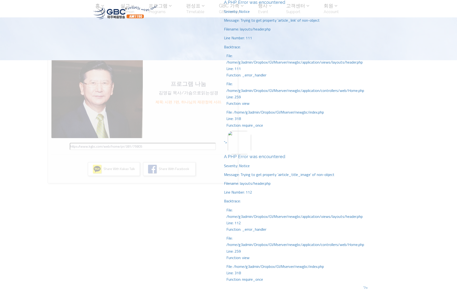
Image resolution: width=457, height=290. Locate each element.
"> (294, 211)
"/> (365, 287)
